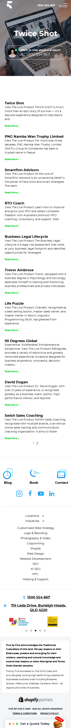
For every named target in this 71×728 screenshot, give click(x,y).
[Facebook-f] (30, 494)
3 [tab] (35, 630)
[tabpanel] (19, 622)
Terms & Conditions (24, 713)
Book (34, 482)
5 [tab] (44, 630)
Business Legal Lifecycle (26, 237)
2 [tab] (31, 630)
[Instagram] (19, 494)
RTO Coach (14, 203)
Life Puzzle (14, 303)
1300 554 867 (46, 5)
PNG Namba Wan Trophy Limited (34, 136)
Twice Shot (14, 103)
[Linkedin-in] (52, 494)
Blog (8, 482)
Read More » (12, 126)
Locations (32, 516)
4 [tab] (40, 630)
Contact (61, 482)
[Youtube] (41, 494)
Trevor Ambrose (19, 270)
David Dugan (16, 382)
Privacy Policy (49, 713)
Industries (32, 521)
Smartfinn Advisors (22, 170)
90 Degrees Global (21, 341)
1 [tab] (26, 630)
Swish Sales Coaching (24, 415)
